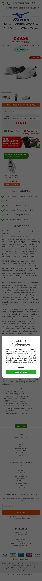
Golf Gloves (21, 472)
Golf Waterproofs (21, 476)
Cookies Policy (21, 453)
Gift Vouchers (21, 487)
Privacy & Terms (26, 362)
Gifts (21, 485)
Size (7, 112)
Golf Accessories (21, 483)
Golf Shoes (21, 479)
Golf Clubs (21, 466)
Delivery (21, 442)
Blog (21, 455)
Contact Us (21, 440)
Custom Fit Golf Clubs (21, 438)
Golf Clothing (21, 474)
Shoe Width (6, 117)
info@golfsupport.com (23, 543)
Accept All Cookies (21, 372)
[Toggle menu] (39, 3)
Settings (21, 367)
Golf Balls (21, 470)
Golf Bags (21, 468)
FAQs (21, 446)
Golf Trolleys (21, 481)
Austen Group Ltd (28, 574)
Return (21, 444)
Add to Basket (12, 185)
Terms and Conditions (21, 448)
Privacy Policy (21, 450)
